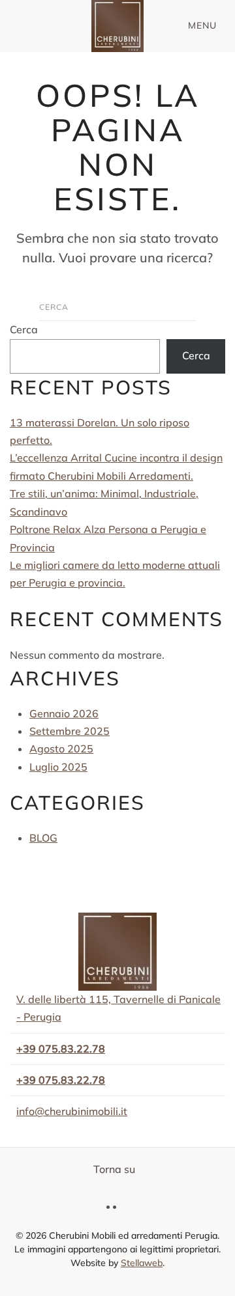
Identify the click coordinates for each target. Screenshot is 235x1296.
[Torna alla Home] (117, 26)
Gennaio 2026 (64, 713)
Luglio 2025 (58, 766)
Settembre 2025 (69, 731)
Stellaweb (142, 1263)
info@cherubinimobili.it (71, 1111)
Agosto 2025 (61, 748)
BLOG (43, 837)
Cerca (24, 329)
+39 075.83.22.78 (60, 1079)
